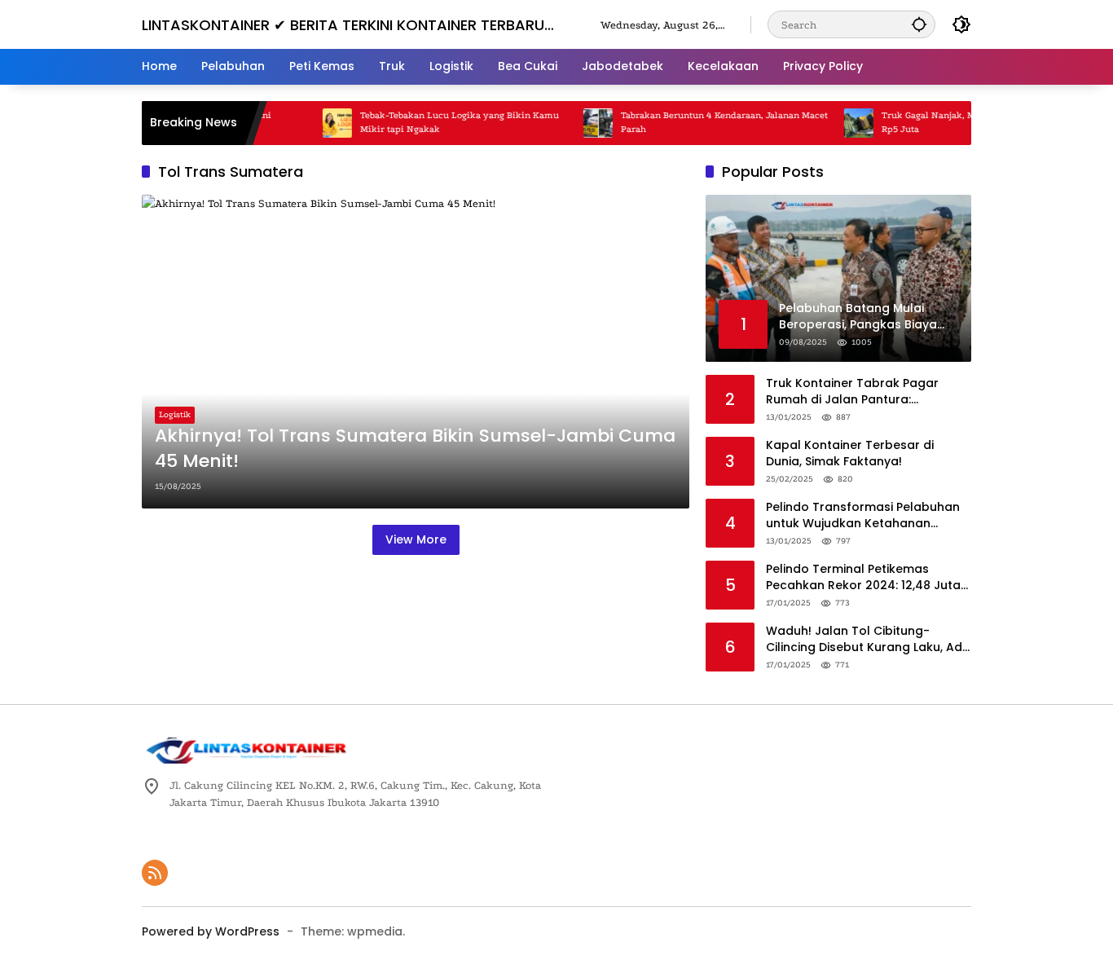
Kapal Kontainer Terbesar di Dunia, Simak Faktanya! (850, 453)
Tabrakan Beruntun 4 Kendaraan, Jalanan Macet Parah (704, 122)
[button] (919, 24)
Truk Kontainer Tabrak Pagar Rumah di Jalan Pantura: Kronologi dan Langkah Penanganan (852, 391)
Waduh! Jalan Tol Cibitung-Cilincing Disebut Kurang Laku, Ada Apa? (868, 639)
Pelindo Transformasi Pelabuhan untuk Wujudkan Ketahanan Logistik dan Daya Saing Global (863, 515)
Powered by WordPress (210, 931)
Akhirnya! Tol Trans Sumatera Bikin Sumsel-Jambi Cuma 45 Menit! (415, 448)
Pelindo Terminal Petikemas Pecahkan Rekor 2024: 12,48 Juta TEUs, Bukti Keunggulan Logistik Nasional (863, 577)
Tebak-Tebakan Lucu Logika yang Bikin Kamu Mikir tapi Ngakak (440, 122)
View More (416, 539)
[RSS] (155, 873)
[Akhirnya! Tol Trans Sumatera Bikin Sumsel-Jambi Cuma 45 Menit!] (415, 351)
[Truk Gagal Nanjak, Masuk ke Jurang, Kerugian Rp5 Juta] (839, 123)
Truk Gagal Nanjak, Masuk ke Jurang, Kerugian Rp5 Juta (963, 122)
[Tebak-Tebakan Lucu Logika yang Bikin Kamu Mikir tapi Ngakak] (317, 123)
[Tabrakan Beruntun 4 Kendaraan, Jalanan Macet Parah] (578, 123)
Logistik (175, 415)
